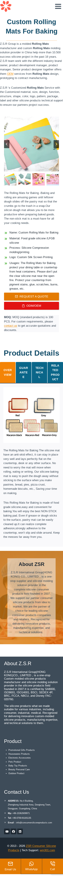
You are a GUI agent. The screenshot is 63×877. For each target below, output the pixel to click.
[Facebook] (13, 831)
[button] (10, 179)
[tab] (7, 372)
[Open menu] (58, 6)
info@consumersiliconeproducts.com (34, 822)
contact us (10, 325)
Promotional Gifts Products (21, 750)
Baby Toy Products (17, 765)
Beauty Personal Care (19, 769)
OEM (10, 73)
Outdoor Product (16, 773)
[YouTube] (7, 831)
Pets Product (14, 762)
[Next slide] (56, 144)
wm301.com (47, 850)
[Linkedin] (20, 831)
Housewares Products (19, 754)
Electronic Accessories (19, 758)
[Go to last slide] (6, 144)
